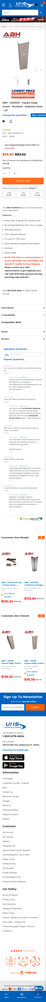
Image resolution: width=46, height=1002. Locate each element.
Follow (6, 373)
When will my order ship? (14, 459)
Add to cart (33, 565)
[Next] (41, 70)
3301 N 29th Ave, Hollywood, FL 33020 (21, 745)
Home (3, 26)
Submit (35, 707)
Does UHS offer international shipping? (19, 399)
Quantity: (6, 168)
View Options (11, 565)
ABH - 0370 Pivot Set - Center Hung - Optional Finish (11, 585)
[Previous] (36, 70)
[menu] (3, 4)
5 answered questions (14, 115)
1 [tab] (23, 20)
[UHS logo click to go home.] (23, 5)
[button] (10, 392)
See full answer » (15, 389)
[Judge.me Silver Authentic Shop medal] (23, 961)
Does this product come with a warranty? (21, 488)
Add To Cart (23, 181)
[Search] (23, 12)
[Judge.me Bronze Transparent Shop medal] (35, 961)
